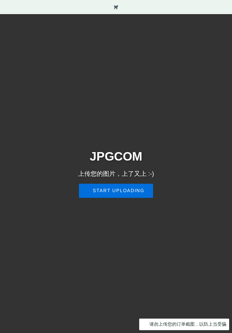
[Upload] (195, 7)
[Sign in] (205, 7)
